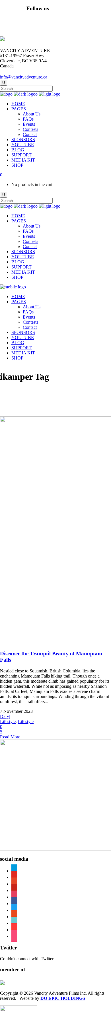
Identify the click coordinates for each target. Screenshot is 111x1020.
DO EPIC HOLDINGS (62, 998)
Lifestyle (8, 721)
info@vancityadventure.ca (23, 77)
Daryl (5, 716)
